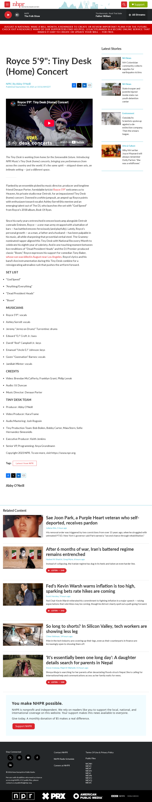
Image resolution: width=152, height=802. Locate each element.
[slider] (21, 14)
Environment (128, 113)
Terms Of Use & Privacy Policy (100, 752)
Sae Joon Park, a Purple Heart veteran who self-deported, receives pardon (92, 520)
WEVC (89, 766)
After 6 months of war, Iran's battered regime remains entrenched (90, 551)
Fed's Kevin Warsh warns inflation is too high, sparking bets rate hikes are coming (90, 588)
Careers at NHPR (62, 765)
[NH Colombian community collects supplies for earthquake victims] (111, 63)
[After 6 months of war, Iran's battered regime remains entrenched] (23, 557)
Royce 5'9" (59, 189)
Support (139, 4)
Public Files (91, 758)
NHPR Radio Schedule (64, 759)
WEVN (89, 775)
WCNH (89, 764)
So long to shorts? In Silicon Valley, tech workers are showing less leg (96, 628)
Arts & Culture (128, 145)
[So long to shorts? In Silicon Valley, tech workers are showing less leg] (23, 634)
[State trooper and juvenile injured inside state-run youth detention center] (111, 89)
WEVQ (89, 780)
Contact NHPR (61, 752)
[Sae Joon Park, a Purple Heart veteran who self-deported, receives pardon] (23, 526)
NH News (126, 58)
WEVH (89, 771)
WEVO (89, 778)
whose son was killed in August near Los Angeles (34, 256)
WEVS (88, 783)
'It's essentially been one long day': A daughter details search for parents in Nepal (91, 660)
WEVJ (88, 773)
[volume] (17, 15)
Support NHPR (23, 726)
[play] (8, 15)
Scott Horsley (52, 596)
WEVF (88, 768)
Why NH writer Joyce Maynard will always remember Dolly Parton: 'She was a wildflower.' (132, 157)
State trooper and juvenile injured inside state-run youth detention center (131, 95)
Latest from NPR (25, 463)
